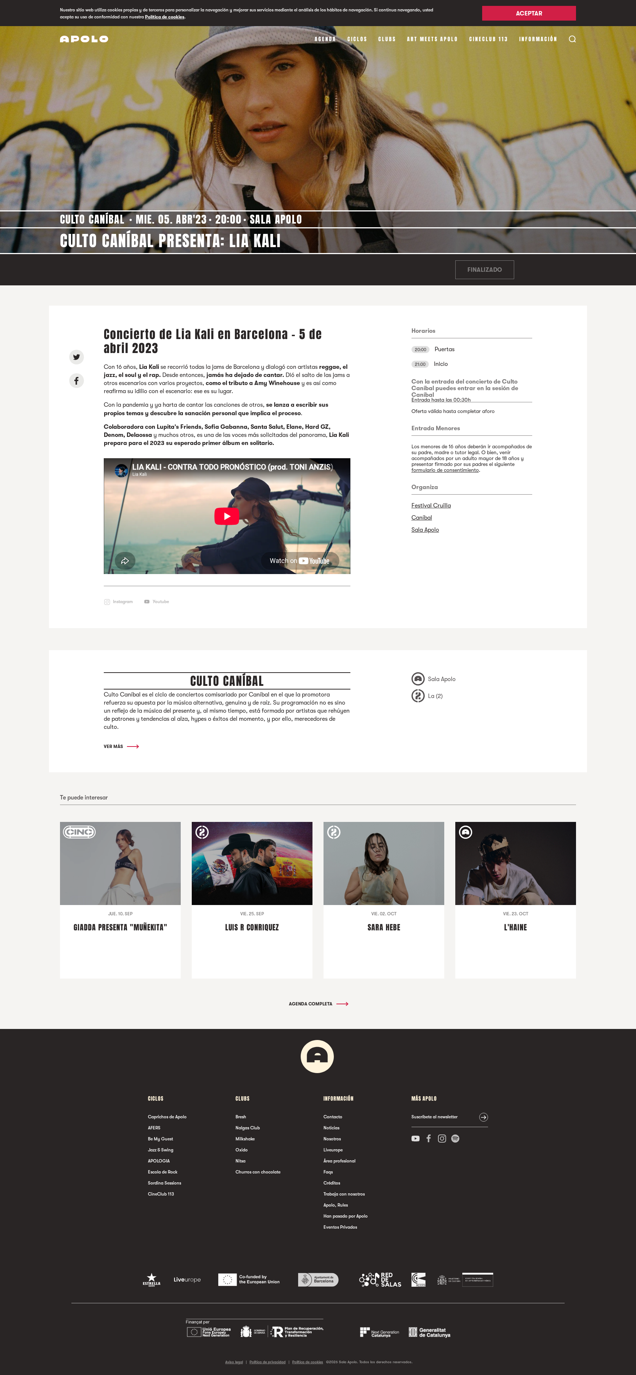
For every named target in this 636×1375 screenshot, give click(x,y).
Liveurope (333, 1150)
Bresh (241, 1116)
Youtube (161, 601)
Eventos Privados (340, 1227)
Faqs (328, 1172)
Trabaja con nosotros (344, 1194)
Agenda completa (311, 1004)
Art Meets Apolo (432, 39)
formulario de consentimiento (445, 470)
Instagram (123, 601)
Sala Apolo (425, 530)
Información (538, 39)
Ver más (114, 746)
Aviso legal (234, 1362)
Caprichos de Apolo (167, 1116)
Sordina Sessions (164, 1183)
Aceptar (529, 13)
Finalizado (484, 270)
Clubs (387, 39)
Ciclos (357, 39)
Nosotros (332, 1138)
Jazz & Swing (160, 1150)
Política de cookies (164, 16)
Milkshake (245, 1138)
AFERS (154, 1127)
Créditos (332, 1183)
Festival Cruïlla (431, 505)
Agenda (325, 39)
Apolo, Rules (336, 1205)
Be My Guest (160, 1138)
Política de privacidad (268, 1362)
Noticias (331, 1127)
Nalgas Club (248, 1127)
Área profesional (340, 1161)
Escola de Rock (162, 1172)
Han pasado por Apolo (346, 1216)
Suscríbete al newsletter (434, 1116)
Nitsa (240, 1161)
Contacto (333, 1116)
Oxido (242, 1150)
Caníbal (421, 517)
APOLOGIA (159, 1161)
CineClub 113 (488, 39)
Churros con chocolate (258, 1172)
